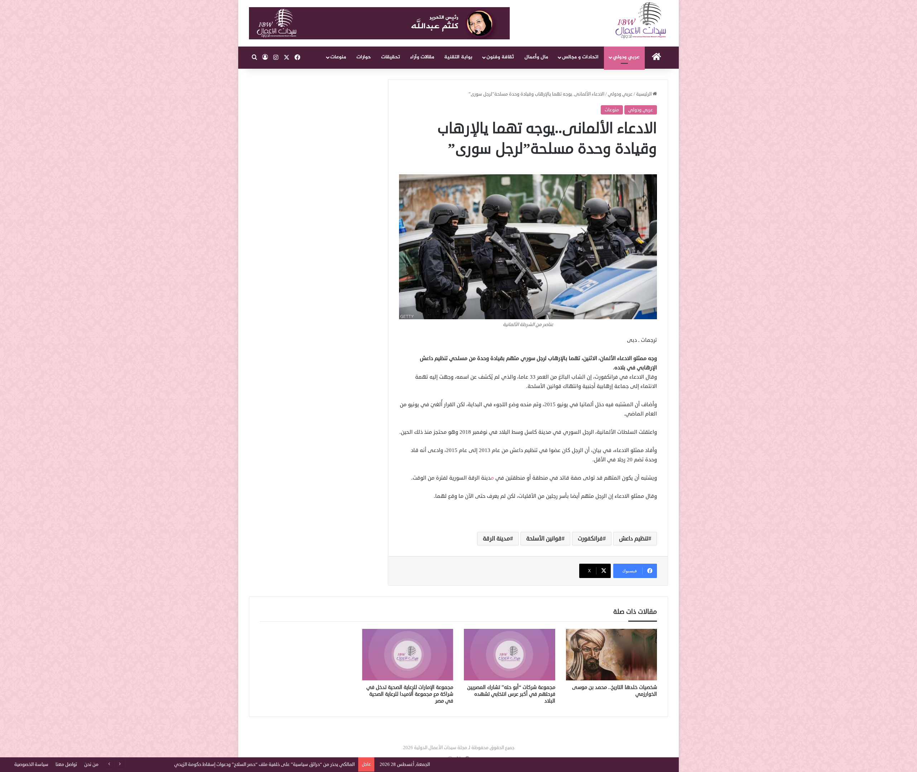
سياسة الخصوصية (31, 764)
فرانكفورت (590, 539)
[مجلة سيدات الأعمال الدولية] (641, 20)
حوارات (363, 57)
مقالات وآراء (422, 57)
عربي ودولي (626, 57)
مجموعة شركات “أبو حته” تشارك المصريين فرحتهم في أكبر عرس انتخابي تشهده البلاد (511, 694)
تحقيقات (390, 57)
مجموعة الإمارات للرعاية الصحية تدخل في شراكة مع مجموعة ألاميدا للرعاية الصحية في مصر (409, 694)
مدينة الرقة (496, 539)
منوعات (338, 57)
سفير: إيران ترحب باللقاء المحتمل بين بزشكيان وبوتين (305, 764)
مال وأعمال (536, 57)
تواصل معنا (66, 764)
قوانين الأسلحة (544, 539)
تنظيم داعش (633, 539)
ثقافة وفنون (500, 57)
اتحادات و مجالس (580, 57)
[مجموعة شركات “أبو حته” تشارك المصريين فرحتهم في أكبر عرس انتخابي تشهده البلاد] (509, 654)
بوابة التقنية (458, 57)
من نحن (91, 764)
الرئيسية (644, 94)
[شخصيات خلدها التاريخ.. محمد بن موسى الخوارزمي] (611, 654)
